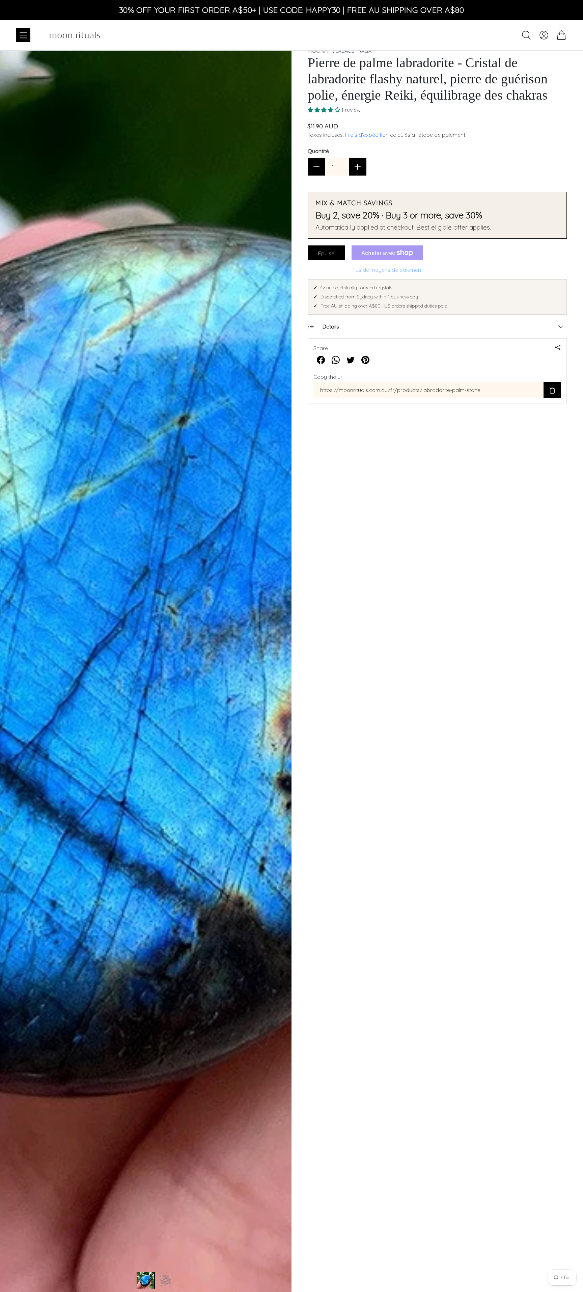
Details (331, 326)
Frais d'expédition (367, 134)
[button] (324, 109)
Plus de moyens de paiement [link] (387, 269)
